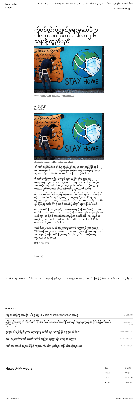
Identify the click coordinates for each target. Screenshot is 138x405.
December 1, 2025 (127, 346)
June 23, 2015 (128, 315)
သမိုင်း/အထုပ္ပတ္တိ (112, 3)
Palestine (38, 256)
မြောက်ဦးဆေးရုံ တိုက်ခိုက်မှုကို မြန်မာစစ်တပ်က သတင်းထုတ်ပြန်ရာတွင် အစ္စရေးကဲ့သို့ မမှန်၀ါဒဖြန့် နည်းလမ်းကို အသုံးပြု (58, 323)
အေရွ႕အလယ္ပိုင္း (53, 96)
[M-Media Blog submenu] (79, 3)
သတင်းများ (58, 3)
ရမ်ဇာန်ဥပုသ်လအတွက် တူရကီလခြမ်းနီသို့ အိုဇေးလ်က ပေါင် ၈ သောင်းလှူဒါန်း (98, 278)
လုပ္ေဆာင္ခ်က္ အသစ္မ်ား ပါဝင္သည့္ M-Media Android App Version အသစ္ (41, 315)
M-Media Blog (72, 3)
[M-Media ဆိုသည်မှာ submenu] (132, 8)
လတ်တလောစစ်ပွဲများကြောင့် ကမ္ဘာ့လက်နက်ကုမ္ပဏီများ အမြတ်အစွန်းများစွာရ (44, 346)
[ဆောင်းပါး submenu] (132, 3)
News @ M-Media (11, 6)
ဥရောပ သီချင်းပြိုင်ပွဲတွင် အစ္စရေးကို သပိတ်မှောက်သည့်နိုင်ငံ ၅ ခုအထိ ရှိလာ (42, 331)
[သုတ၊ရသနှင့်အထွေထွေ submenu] (102, 3)
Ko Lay (43, 96)
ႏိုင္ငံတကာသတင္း (68, 96)
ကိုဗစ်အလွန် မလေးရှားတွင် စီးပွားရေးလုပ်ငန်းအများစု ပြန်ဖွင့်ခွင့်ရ (35, 278)
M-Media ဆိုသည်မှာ (122, 8)
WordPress (129, 398)
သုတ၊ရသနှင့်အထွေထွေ (91, 3)
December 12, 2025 (126, 332)
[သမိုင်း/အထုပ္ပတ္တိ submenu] (119, 3)
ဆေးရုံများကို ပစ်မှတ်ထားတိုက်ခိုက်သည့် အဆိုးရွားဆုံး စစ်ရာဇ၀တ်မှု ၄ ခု (41, 338)
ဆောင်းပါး (126, 3)
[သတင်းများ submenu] (63, 3)
